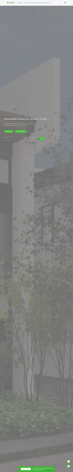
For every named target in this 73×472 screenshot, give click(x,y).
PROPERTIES (26, 2)
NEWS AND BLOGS (40, 2)
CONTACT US (48, 2)
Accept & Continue (26, 468)
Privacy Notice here (48, 469)
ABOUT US (20, 2)
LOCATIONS (33, 2)
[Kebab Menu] (65, 3)
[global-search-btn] (60, 3)
